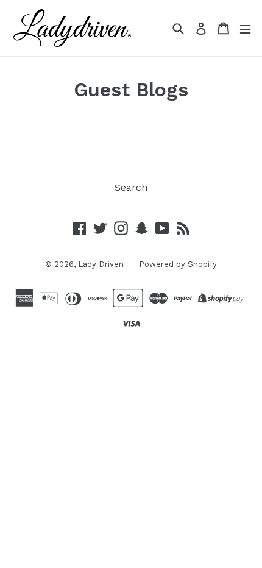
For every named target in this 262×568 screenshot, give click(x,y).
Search (131, 187)
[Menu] (245, 28)
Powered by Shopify (178, 264)
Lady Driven (101, 264)
